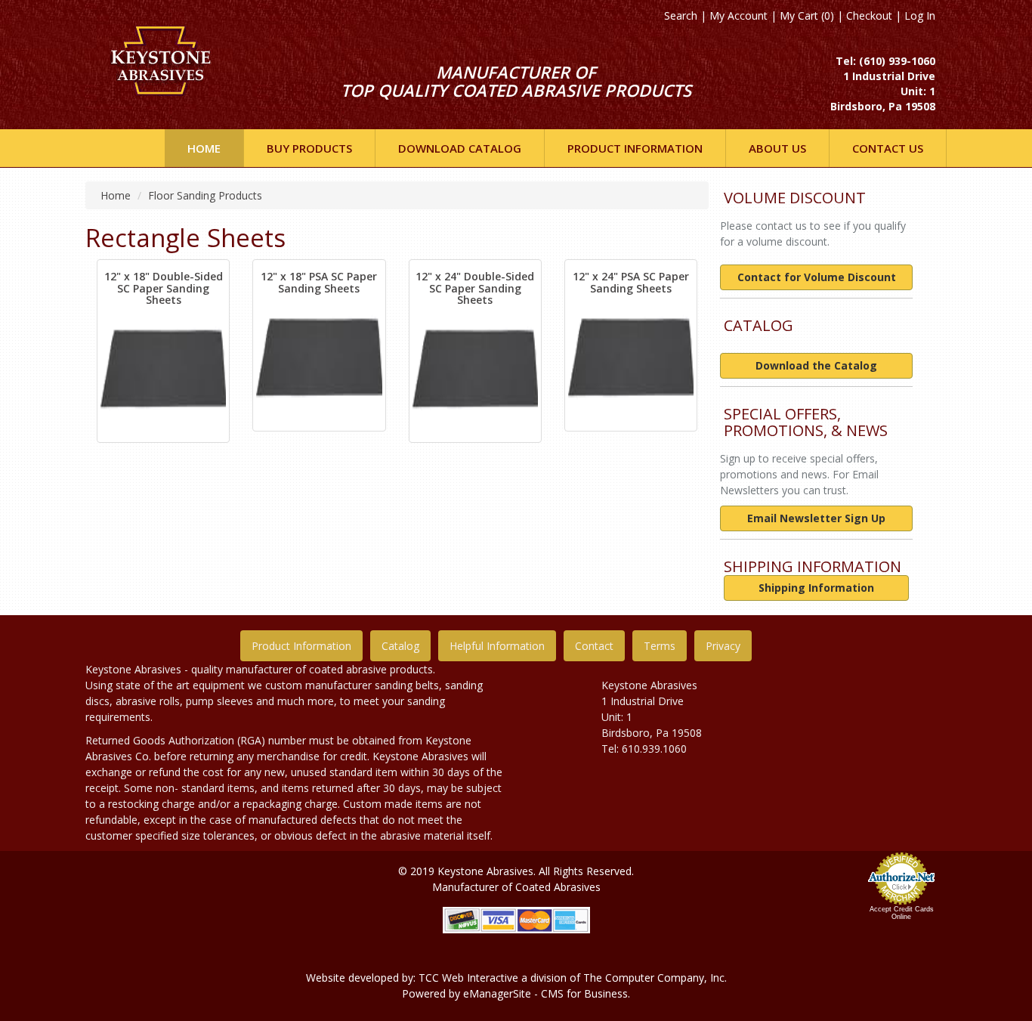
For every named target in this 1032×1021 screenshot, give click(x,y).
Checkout (869, 15)
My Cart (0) (807, 15)
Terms (659, 646)
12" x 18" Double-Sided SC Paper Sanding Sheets (163, 288)
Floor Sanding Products (205, 195)
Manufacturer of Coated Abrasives (516, 887)
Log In (919, 15)
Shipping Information (816, 587)
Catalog (400, 646)
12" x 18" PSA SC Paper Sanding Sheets (319, 282)
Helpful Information (497, 646)
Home (204, 148)
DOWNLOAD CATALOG (459, 148)
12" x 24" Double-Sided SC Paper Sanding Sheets (475, 288)
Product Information (301, 646)
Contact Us (887, 148)
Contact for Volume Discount (816, 277)
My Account (738, 15)
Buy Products (309, 148)
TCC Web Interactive (468, 977)
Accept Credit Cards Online (902, 912)
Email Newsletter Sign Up (816, 518)
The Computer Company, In (651, 977)
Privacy (723, 646)
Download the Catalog (816, 365)
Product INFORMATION (635, 148)
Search (680, 15)
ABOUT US (777, 148)
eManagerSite (497, 993)
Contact (594, 646)
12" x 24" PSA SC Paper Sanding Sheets (631, 282)
